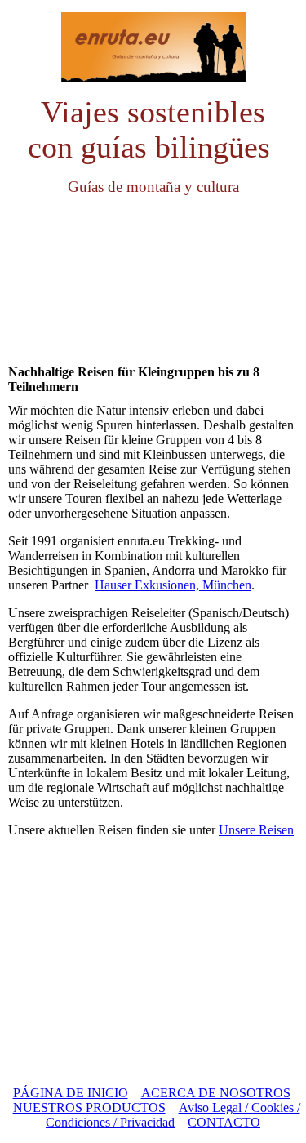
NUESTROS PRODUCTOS (89, 1107)
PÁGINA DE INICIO (70, 1093)
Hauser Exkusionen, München (173, 585)
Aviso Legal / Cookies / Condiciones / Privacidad (173, 1115)
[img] (153, 47)
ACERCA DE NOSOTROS (215, 1093)
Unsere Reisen (256, 830)
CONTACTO (224, 1122)
